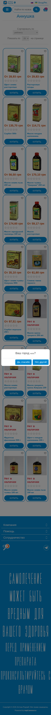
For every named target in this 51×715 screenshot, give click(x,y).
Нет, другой (41, 362)
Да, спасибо (23, 362)
